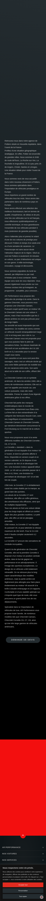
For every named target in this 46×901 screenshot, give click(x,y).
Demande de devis (23, 640)
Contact (23, 804)
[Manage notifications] (41, 897)
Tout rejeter (23, 896)
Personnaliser (23, 890)
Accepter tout (23, 885)
